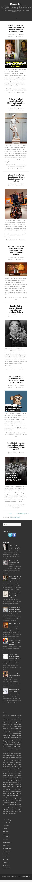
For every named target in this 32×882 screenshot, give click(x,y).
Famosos (19, 748)
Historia (9, 166)
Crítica (11, 733)
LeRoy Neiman (18, 773)
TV (18, 809)
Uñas (20, 809)
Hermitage (19, 759)
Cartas (19, 724)
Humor (6, 90)
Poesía (4, 795)
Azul (11, 721)
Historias (24, 89)
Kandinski (14, 769)
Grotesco (11, 757)
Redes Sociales (17, 797)
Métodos (15, 780)
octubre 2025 (6, 845)
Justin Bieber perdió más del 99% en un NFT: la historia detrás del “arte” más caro (16, 379)
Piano (15, 791)
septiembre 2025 (7, 848)
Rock (4, 802)
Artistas (11, 368)
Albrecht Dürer (13, 715)
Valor (19, 434)
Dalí (20, 368)
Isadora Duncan (15, 764)
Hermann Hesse (13, 759)
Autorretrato (5, 721)
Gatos (9, 755)
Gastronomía (5, 755)
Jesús (10, 90)
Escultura (14, 164)
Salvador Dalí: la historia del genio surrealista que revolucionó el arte (16, 309)
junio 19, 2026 (13, 184)
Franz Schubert (13, 751)
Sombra (16, 804)
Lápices (12, 771)
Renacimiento (11, 168)
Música (4, 786)
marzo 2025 (5, 865)
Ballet (15, 721)
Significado (7, 804)
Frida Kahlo (16, 753)
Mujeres (19, 782)
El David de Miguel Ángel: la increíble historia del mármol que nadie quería (16, 102)
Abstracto (7, 715)
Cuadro (15, 89)
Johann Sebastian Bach (7, 768)
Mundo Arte (16, 4)
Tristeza (7, 809)
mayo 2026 (5, 831)
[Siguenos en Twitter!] (10, 535)
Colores (19, 730)
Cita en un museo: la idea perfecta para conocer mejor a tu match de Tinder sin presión (16, 250)
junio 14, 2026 (13, 257)
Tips (20, 297)
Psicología (5, 797)
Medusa (19, 778)
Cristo (11, 89)
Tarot (10, 806)
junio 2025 (5, 856)
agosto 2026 (6, 822)
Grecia (7, 757)
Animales (15, 717)
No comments (20, 36)
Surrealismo (14, 370)
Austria (20, 719)
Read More (21, 92)
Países (7, 789)
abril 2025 (5, 862)
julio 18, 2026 (13, 108)
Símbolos (12, 804)
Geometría (13, 755)
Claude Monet (12, 730)
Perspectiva (8, 791)
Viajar (7, 813)
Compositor (12, 731)
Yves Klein (14, 813)
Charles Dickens (10, 728)
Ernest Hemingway (17, 744)
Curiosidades (18, 735)
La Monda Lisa (6, 771)
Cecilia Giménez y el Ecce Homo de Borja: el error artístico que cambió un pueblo (16, 28)
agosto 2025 (6, 851)
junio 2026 (5, 828)
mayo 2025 (5, 859)
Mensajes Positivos (6, 780)
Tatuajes (19, 806)
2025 (4, 715)
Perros (4, 791)
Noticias (10, 434)
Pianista (12, 791)
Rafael (10, 797)
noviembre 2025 (6, 842)
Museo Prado (17, 505)
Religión (25, 90)
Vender (19, 811)
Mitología (13, 782)
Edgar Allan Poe (10, 742)
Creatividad (5, 733)
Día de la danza (6, 739)
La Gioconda (18, 769)
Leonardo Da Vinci (8, 773)
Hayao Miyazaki (6, 759)
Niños (4, 788)
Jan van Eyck (6, 766)
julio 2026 (5, 825)
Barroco (19, 721)
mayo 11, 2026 (13, 315)
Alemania (19, 715)
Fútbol (20, 753)
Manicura (19, 775)
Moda (15, 239)
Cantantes (5, 724)
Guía (14, 757)
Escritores (4, 746)
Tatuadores (15, 806)
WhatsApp (10, 813)
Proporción (18, 795)
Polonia (7, 795)
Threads (16, 807)
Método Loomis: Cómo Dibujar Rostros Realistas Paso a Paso (15, 562)
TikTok (20, 807)
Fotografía (18, 750)
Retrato (17, 800)
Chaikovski (15, 726)
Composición (5, 731)
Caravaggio (10, 724)
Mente (12, 780)
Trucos (11, 809)
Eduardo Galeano (17, 742)
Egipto (8, 744)
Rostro (6, 802)
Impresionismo (5, 762)
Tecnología (15, 434)
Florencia (23, 164)
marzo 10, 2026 (12, 452)
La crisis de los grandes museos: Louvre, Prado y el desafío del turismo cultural (16, 446)
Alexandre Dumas (6, 717)
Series (18, 802)
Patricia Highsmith (15, 789)
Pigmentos (19, 791)
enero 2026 (5, 839)
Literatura (5, 775)
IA (15, 760)
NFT (6, 434)
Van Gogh (11, 811)
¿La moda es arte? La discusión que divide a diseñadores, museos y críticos (16, 178)
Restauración (11, 92)
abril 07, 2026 (13, 385)
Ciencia (16, 728)
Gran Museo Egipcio (14, 504)
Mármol (13, 166)
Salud (12, 802)
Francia (7, 751)
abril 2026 (5, 834)
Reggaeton (5, 798)
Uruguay (4, 811)
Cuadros (19, 733)
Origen (17, 788)
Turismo (15, 809)
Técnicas (5, 808)
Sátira (15, 802)
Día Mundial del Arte (13, 739)
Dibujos (9, 740)
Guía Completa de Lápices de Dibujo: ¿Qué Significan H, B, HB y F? (14, 547)
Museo (16, 297)
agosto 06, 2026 (13, 34)
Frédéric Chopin (10, 753)
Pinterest (4, 793)
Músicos (17, 786)
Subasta (19, 804)
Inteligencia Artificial (7, 764)
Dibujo (5, 741)
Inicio (10, 513)
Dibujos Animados (16, 741)
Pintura (21, 90)
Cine (20, 728)
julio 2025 (5, 854)
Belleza (12, 239)
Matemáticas (9, 778)
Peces (20, 789)
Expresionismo (14, 748)
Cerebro (10, 726)
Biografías (15, 368)
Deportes (19, 737)
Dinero (12, 433)
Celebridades (5, 726)
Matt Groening (15, 778)
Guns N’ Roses (18, 757)
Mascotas (4, 778)
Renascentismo (6, 800)
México (19, 780)
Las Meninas (18, 771)
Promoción (12, 795)
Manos (4, 777)
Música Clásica (10, 786)
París (10, 789)
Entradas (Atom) (15, 517)
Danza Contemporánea (13, 737)
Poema (20, 793)
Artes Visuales (10, 719)
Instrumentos (18, 762)
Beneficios (14, 722)
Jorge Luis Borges (16, 768)
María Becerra (9, 777)
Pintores (16, 90)
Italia (20, 764)
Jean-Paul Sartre (15, 766)
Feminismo (5, 750)
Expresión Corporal (7, 748)
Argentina (19, 717)
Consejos (12, 297)
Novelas (11, 788)
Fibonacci (10, 750)
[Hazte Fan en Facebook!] (14, 535)
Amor (8, 297)
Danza (6, 737)
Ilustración (16, 433)
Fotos (4, 751)
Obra (13, 90)
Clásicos (9, 164)
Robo (20, 800)
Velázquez (15, 811)
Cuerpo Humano (7, 735)
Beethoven (5, 722)
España (19, 89)
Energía (11, 744)
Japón (10, 766)
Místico (9, 782)
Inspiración (12, 762)
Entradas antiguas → (23, 513)
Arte (8, 89)
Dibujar (19, 739)
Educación (5, 744)
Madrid (15, 775)
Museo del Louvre (9, 505)
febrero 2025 (6, 868)
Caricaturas (15, 724)
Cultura (13, 735)
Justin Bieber (23, 433)
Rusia (9, 802)
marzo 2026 (5, 837)
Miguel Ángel (19, 166)
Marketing (15, 777)
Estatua (19, 164)
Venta (4, 813)
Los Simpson (10, 775)
